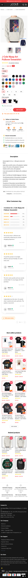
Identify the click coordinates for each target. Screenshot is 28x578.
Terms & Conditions (5, 526)
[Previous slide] (3, 29)
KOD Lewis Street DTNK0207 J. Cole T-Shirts (20, 350)
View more (14, 426)
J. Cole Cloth (9, 9)
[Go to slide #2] (18, 50)
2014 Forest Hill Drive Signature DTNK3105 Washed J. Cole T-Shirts (20, 395)
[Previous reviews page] (17, 322)
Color (3, 73)
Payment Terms (5, 541)
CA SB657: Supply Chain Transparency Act (11, 532)
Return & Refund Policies (7, 544)
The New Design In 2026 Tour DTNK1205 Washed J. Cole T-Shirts (20, 417)
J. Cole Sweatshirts (19, 9)
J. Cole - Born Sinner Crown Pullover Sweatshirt (7, 450)
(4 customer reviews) (14, 63)
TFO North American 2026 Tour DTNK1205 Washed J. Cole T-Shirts (7, 417)
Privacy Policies (5, 528)
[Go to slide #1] (10, 50)
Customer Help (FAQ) (6, 548)
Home (2, 9)
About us (3, 523)
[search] (23, 5)
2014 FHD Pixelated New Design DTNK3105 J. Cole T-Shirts (7, 395)
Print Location (5, 97)
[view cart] (26, 5)
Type (3, 68)
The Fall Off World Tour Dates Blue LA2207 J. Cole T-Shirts (7, 350)
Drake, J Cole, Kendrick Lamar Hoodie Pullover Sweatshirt (20, 450)
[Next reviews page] (24, 322)
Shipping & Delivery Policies (7, 539)
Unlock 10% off (3, 571)
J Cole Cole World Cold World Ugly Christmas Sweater (7, 472)
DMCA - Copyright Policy (7, 530)
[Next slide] (25, 29)
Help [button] (25, 576)
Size (3, 89)
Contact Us (3, 546)
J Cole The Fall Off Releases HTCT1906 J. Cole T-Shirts (7, 373)
